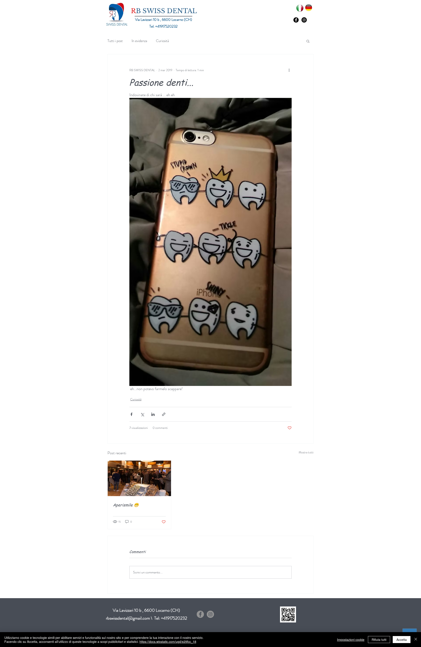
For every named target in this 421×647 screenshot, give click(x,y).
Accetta (401, 639)
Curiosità (162, 40)
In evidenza (139, 40)
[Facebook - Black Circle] (296, 20)
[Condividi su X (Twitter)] (142, 414)
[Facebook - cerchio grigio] (200, 614)
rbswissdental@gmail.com (128, 618)
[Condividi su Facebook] (131, 414)
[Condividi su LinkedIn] (153, 414)
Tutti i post (115, 40)
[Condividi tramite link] (164, 414)
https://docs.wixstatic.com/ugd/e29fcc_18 (167, 641)
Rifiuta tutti (379, 639)
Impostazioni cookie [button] (350, 639)
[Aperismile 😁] (139, 478)
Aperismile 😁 (126, 504)
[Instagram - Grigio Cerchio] (210, 614)
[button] (308, 41)
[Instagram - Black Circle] (304, 20)
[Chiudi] (415, 639)
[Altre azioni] (289, 70)
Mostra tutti (306, 452)
